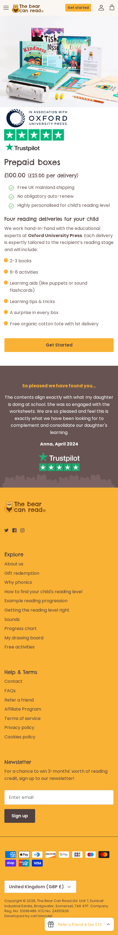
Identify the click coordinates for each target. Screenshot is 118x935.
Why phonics (18, 582)
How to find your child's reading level (43, 591)
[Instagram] (22, 530)
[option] (59, 61)
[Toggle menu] (6, 8)
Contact (13, 681)
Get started (78, 7)
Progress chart (20, 628)
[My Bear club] (100, 8)
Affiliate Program (22, 709)
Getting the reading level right (36, 610)
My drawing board (23, 638)
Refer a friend (19, 700)
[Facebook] (14, 530)
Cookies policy (19, 737)
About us (13, 564)
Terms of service (22, 718)
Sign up (20, 816)
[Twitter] (6, 530)
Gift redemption (21, 573)
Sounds (12, 619)
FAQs (10, 691)
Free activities (19, 647)
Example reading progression (36, 601)
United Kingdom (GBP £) (36, 887)
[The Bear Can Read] (28, 8)
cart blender (41, 916)
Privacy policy (19, 727)
